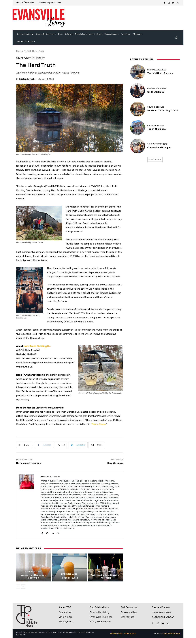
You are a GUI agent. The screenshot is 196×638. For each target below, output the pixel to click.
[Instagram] (169, 3)
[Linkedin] (173, 3)
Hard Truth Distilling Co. (37, 346)
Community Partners (157, 144)
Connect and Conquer (159, 147)
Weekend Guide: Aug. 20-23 (162, 110)
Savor (41, 51)
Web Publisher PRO (172, 633)
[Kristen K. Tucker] (28, 504)
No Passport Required (28, 463)
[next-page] (23, 586)
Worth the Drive (34, 58)
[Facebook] (165, 3)
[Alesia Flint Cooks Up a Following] (33, 567)
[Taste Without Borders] (137, 71)
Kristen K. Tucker (27, 79)
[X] (177, 3)
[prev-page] (18, 586)
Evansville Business (156, 70)
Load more (154, 159)
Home (19, 51)
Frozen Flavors (69, 577)
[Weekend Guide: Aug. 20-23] (137, 109)
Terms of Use (130, 633)
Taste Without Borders (160, 73)
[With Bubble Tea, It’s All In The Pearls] (105, 567)
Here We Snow (115, 463)
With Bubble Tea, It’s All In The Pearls (105, 576)
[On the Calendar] (137, 90)
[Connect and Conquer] (137, 146)
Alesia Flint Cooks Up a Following (33, 576)
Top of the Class (156, 129)
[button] (176, 37)
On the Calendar (156, 92)
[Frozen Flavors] (69, 567)
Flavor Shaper (99, 424)
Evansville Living (30, 51)
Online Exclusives (155, 107)
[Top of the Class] (137, 127)
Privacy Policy (116, 633)
